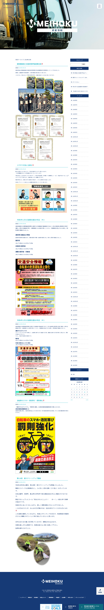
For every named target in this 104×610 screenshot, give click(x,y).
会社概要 (63, 597)
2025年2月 (75, 182)
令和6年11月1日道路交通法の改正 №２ (31, 220)
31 (82, 397)
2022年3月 (75, 328)
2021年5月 (75, 360)
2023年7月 (75, 269)
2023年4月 (75, 283)
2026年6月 (75, 109)
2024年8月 (75, 210)
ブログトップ (79, 60)
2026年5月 (75, 114)
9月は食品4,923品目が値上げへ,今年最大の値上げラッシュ (81, 73)
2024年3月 (75, 232)
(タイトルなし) (76, 82)
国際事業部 (51, 597)
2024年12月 (75, 191)
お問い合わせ (70, 597)
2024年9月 (75, 205)
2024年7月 (75, 214)
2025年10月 (75, 146)
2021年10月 (75, 347)
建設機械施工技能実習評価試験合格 (29, 64)
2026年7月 (75, 105)
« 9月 (71, 400)
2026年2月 (75, 127)
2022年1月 (75, 338)
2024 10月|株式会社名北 (7, 7)
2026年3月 (75, 123)
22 (76, 394)
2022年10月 (75, 301)
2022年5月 (75, 319)
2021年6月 (75, 356)
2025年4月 (75, 173)
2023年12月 (75, 246)
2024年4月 (75, 228)
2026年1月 (75, 132)
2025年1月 (75, 187)
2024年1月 (75, 242)
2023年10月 (75, 255)
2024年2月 (75, 237)
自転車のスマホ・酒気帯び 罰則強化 (30, 400)
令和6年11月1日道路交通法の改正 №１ (31, 320)
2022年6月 (75, 315)
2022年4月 (75, 324)
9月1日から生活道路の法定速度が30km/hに (81, 86)
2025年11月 (75, 141)
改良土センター (43, 597)
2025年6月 (75, 164)
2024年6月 (75, 219)
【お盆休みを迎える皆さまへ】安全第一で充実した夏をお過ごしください (81, 91)
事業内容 (30, 597)
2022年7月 (75, 310)
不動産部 (57, 597)
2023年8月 (75, 264)
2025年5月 (75, 169)
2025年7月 (75, 159)
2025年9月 (75, 150)
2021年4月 (75, 365)
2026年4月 (75, 118)
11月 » (87, 400)
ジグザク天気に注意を (24, 165)
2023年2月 (75, 287)
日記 (74, 374)
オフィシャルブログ (80, 597)
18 (84, 392)
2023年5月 (75, 278)
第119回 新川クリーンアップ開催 (29, 478)
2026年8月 (75, 100)
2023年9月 (75, 260)
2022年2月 (75, 333)
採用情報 (36, 597)
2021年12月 (75, 342)
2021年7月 (75, 351)
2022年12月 (75, 296)
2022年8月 (75, 306)
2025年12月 (75, 137)
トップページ (23, 597)
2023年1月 (75, 292)
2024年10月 (75, 201)
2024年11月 (75, 196)
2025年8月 (75, 155)
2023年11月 (75, 251)
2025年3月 (75, 178)
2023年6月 (75, 274)
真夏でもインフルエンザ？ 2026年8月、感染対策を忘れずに (81, 77)
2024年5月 (75, 223)
